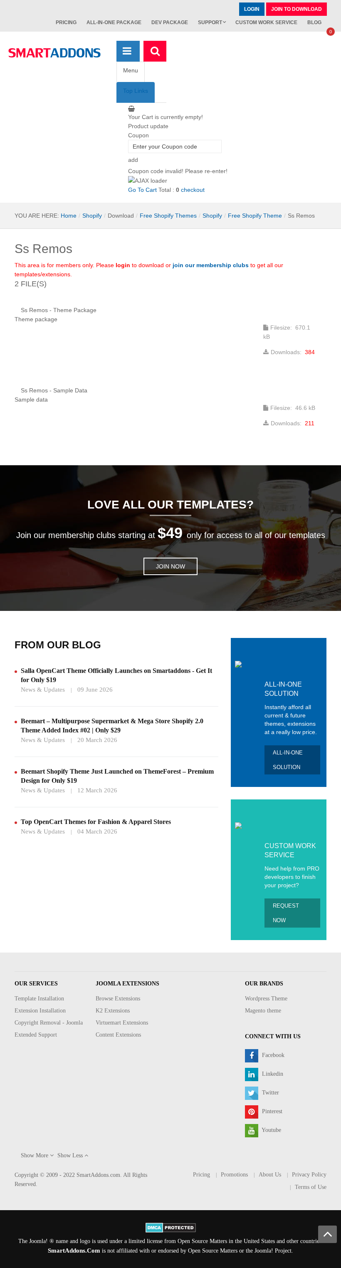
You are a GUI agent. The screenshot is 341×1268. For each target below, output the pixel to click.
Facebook (272, 1055)
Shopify (92, 215)
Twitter (269, 1092)
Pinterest (271, 1111)
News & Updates (43, 689)
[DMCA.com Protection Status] (171, 1227)
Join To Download (296, 9)
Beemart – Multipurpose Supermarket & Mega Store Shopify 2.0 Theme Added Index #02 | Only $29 (112, 725)
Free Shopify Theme (255, 215)
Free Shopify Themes (168, 215)
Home (69, 215)
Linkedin (271, 1074)
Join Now (170, 566)
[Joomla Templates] (54, 52)
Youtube (270, 1130)
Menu (130, 70)
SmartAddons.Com (74, 1250)
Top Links (135, 90)
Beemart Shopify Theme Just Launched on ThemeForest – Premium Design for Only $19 (117, 776)
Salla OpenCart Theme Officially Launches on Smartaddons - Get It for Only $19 (116, 675)
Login (251, 9)
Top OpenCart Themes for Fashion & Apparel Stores (96, 821)
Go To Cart (142, 189)
